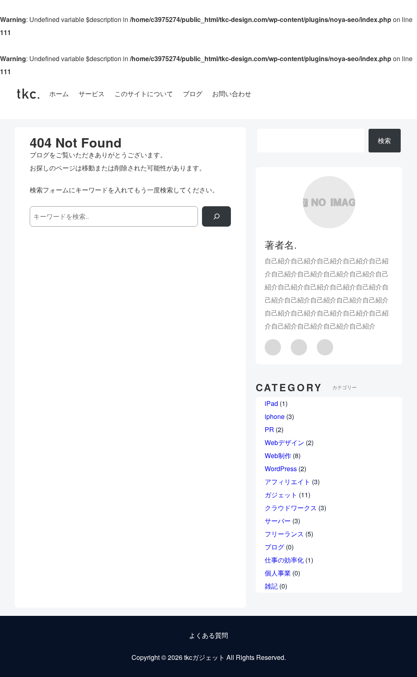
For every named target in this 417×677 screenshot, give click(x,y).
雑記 (271, 586)
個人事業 (278, 573)
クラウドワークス (291, 507)
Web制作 (278, 455)
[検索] (216, 216)
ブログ (274, 546)
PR (269, 429)
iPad (271, 403)
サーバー (278, 520)
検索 (384, 140)
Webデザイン (284, 442)
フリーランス (284, 533)
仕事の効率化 (284, 560)
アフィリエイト (287, 481)
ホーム (59, 93)
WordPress (281, 468)
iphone (275, 416)
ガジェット (281, 494)
